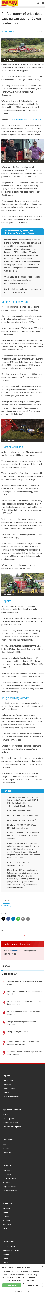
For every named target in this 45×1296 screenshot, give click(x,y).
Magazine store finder (11, 1187)
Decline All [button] (33, 1285)
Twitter (5, 1212)
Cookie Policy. (29, 1280)
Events (5, 1263)
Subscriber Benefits (10, 1123)
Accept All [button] (11, 1285)
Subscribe (6, 1183)
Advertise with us (9, 1178)
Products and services (11, 1097)
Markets (6, 1093)
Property (6, 1149)
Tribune (6, 1255)
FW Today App (8, 1119)
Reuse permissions (10, 1191)
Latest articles (8, 1081)
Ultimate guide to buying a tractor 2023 (26, 119)
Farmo (5, 1259)
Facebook (6, 1208)
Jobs (5, 1144)
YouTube (6, 1221)
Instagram (7, 1225)
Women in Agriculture (11, 1250)
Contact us (7, 1174)
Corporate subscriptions (12, 1127)
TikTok (5, 1229)
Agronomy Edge (9, 1246)
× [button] (42, 1266)
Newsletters (7, 1115)
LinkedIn (6, 1216)
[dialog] (22, 1280)
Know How (15, 951)
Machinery (6, 905)
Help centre (7, 1170)
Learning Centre (9, 1089)
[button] (22, 1291)
